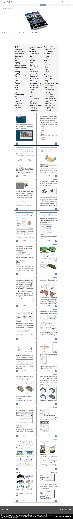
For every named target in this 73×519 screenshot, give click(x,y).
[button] (68, 2)
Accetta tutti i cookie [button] (67, 516)
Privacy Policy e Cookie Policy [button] (6, 517)
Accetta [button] (60, 516)
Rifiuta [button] (56, 516)
